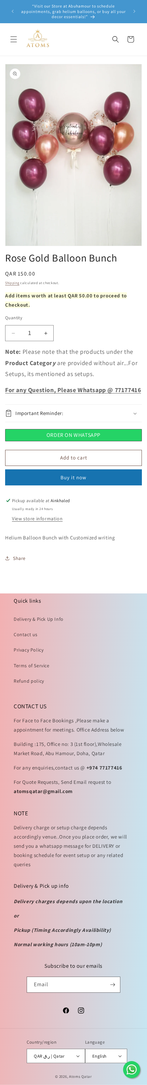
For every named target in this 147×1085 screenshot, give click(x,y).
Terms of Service (32, 665)
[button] (13, 39)
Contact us (26, 634)
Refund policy (29, 681)
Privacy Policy (28, 650)
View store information (37, 518)
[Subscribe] (112, 985)
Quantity (13, 318)
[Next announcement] (134, 11)
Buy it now (73, 477)
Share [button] (19, 558)
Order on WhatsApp (73, 435)
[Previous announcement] (12, 11)
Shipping (12, 283)
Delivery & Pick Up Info (39, 619)
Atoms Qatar (80, 1076)
